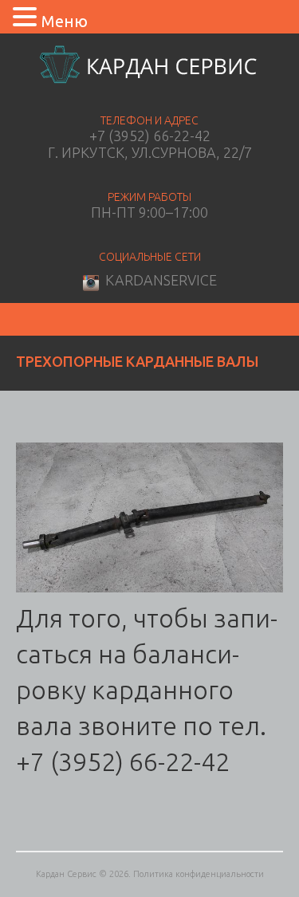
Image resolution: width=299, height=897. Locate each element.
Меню (64, 21)
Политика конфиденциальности (198, 874)
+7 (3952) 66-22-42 (149, 136)
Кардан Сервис (66, 874)
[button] (27, 16)
